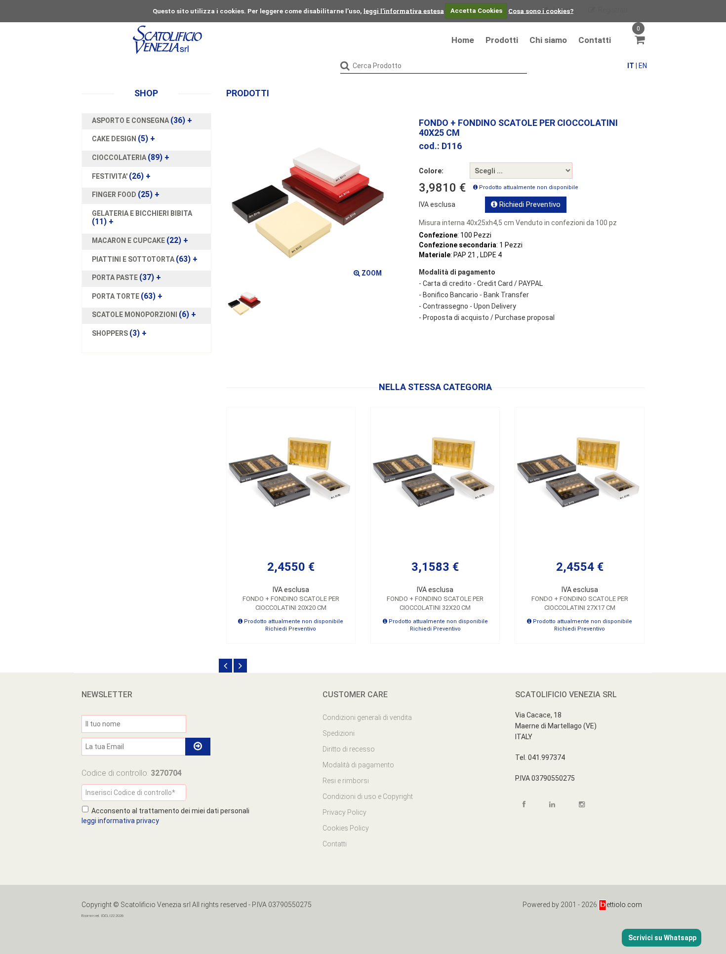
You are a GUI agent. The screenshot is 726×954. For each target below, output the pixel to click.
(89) (130, 157)
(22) (140, 240)
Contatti (594, 40)
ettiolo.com (624, 905)
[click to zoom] (307, 200)
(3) (119, 333)
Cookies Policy (346, 828)
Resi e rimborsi (346, 781)
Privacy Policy (344, 812)
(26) (121, 176)
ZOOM (371, 273)
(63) (145, 259)
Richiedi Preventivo (529, 204)
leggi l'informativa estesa (403, 10)
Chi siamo (548, 40)
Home (462, 40)
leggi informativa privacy (120, 821)
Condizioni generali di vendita (367, 717)
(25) (126, 194)
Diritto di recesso (349, 749)
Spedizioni (339, 733)
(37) (126, 277)
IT (630, 66)
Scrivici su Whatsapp (661, 938)
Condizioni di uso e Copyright (368, 796)
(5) (123, 138)
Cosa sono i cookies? (540, 10)
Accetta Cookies (476, 10)
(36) (142, 120)
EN (643, 66)
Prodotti (501, 40)
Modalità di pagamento (358, 765)
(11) (142, 217)
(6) (144, 314)
